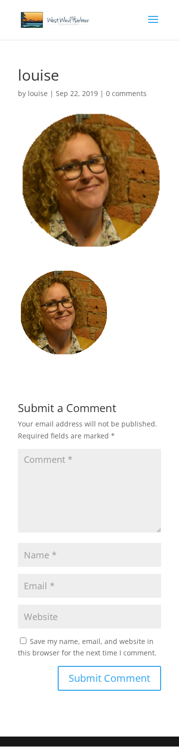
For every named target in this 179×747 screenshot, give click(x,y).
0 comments (126, 93)
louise (38, 93)
